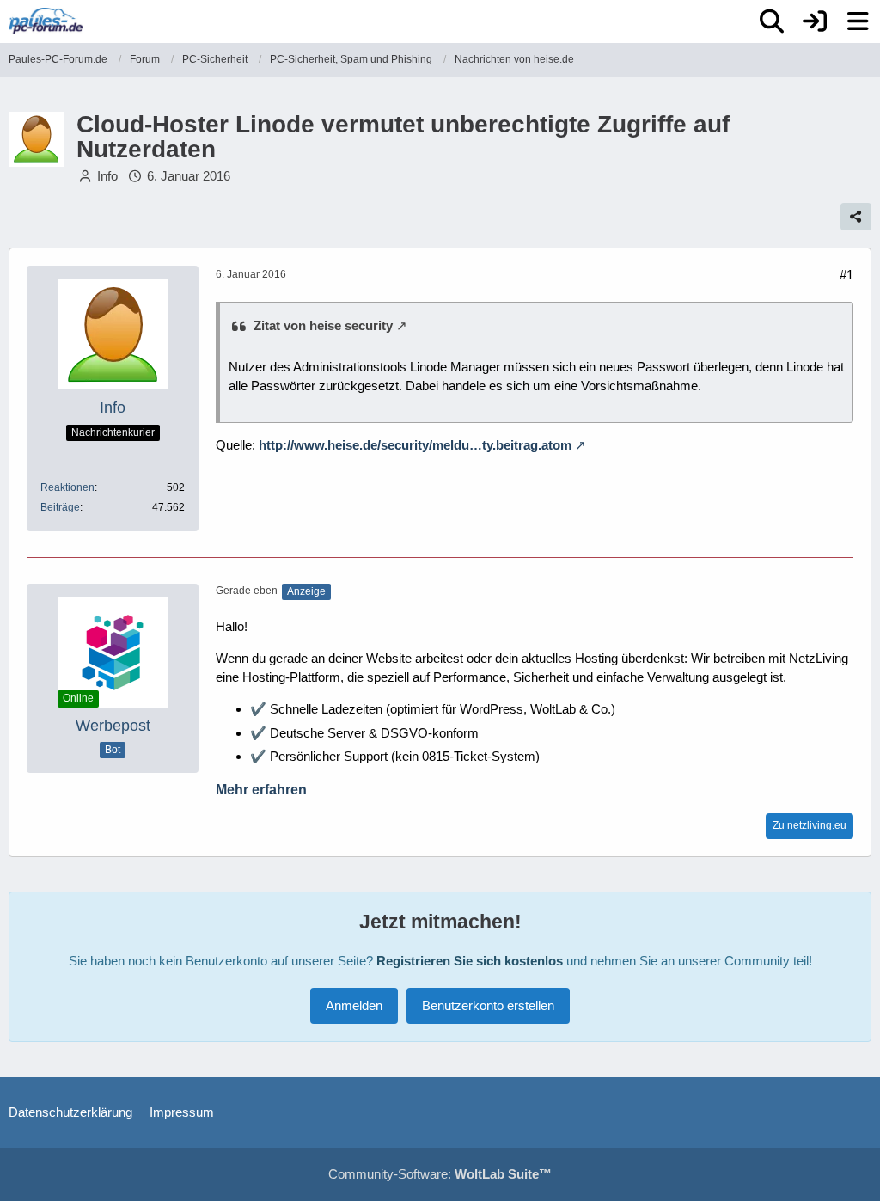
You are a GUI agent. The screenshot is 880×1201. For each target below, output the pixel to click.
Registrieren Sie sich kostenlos (469, 960)
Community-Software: (440, 1174)
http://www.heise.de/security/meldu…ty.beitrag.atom (415, 445)
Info (107, 176)
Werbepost (113, 725)
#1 (846, 274)
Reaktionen (67, 487)
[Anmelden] (815, 21)
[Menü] (857, 21)
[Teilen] (855, 216)
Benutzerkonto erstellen (488, 1005)
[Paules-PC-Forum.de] (45, 20)
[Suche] (772, 21)
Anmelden (354, 1005)
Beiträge (60, 507)
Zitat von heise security (323, 325)
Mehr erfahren (261, 789)
